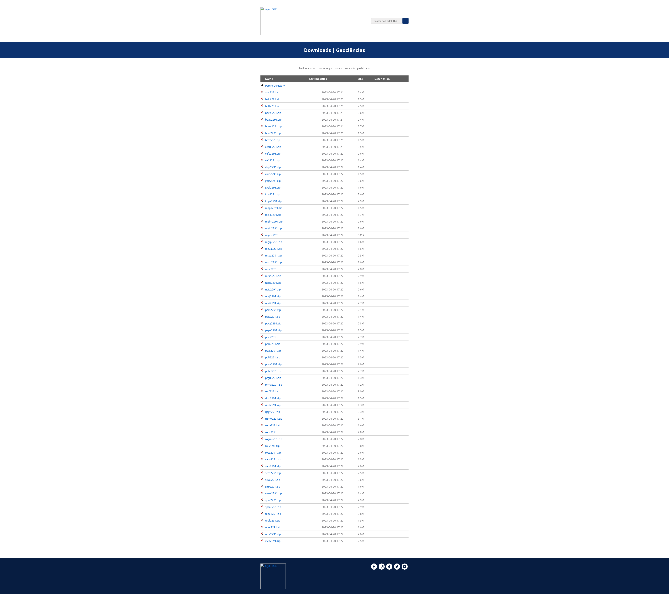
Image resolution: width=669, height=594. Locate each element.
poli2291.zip (272, 357)
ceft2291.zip (272, 160)
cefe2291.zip (272, 153)
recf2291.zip (272, 391)
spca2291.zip (273, 507)
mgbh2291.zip (274, 221)
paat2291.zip (273, 310)
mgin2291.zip (273, 228)
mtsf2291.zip (273, 269)
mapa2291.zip (273, 208)
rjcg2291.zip (272, 411)
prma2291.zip (273, 384)
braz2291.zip (273, 133)
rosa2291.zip (273, 452)
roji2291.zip (272, 445)
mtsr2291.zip (273, 276)
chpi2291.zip (273, 167)
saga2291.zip (273, 459)
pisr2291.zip (272, 337)
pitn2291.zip (272, 344)
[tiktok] (389, 568)
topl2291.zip (272, 520)
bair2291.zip (272, 99)
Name (269, 79)
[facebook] (374, 568)
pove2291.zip (273, 364)
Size (360, 79)
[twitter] (397, 568)
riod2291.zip (272, 405)
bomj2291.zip (273, 126)
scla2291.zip (272, 479)
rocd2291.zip (273, 432)
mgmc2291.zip (274, 235)
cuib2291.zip (273, 174)
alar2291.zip (272, 92)
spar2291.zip (273, 500)
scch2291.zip (273, 473)
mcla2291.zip (273, 214)
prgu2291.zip (273, 378)
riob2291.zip (272, 398)
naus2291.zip (273, 282)
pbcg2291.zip (273, 323)
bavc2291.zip (273, 112)
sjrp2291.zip (272, 486)
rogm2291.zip (273, 439)
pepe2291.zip (273, 330)
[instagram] (382, 568)
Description (382, 79)
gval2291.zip (272, 187)
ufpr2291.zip (273, 534)
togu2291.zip (273, 513)
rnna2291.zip (273, 425)
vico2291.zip (272, 541)
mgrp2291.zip (273, 242)
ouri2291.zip (272, 303)
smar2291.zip (273, 493)
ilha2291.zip (272, 194)
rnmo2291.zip (273, 418)
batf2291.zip (272, 106)
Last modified (318, 79)
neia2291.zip (273, 289)
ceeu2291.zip (273, 146)
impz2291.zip (273, 201)
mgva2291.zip (273, 248)
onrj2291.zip (272, 296)
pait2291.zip (272, 316)
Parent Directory (275, 85)
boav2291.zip (273, 119)
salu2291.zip (272, 466)
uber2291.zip (273, 527)
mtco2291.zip (273, 262)
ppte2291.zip (273, 371)
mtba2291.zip (273, 255)
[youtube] (405, 568)
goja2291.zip (273, 180)
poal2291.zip (273, 350)
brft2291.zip (272, 140)
